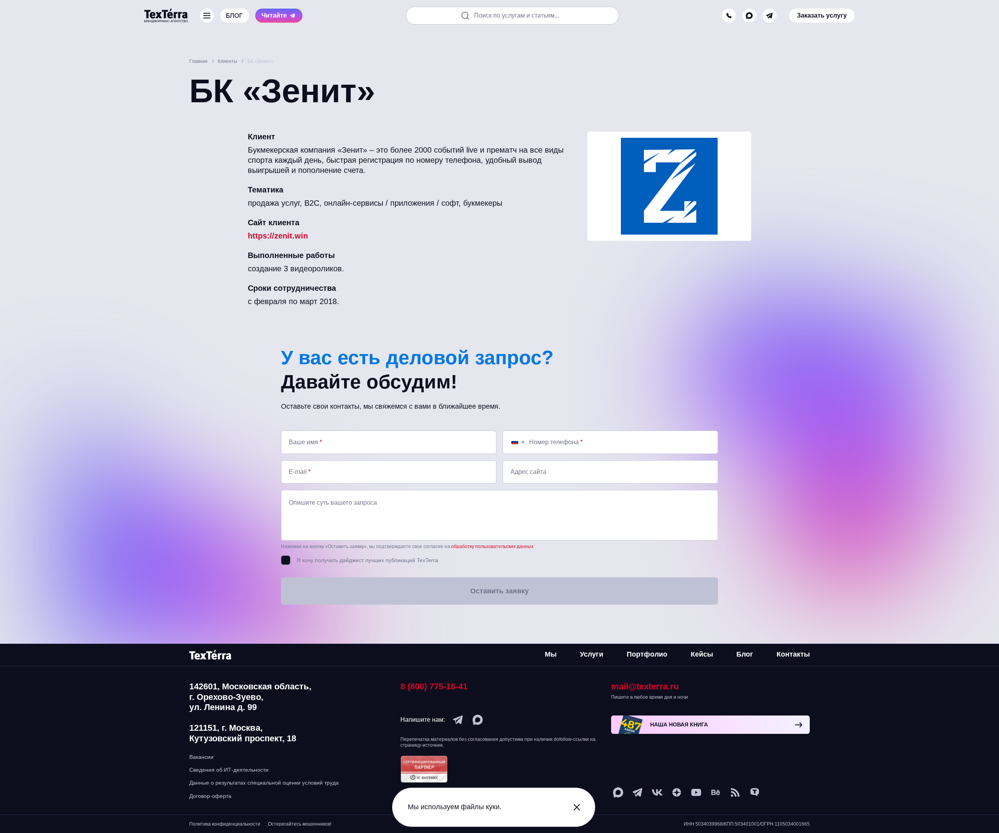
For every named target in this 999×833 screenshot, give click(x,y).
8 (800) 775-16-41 (434, 686)
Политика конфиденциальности (224, 824)
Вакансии (201, 757)
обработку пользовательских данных (492, 546)
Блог (744, 654)
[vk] (657, 792)
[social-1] (735, 792)
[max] (749, 16)
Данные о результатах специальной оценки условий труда (264, 783)
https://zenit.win (278, 235)
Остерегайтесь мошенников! (299, 824)
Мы (550, 654)
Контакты (793, 654)
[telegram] (770, 16)
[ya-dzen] (677, 792)
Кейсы (702, 654)
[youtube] (696, 792)
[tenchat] (755, 792)
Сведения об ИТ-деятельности (228, 770)
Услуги (591, 654)
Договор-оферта (210, 796)
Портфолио (647, 654)
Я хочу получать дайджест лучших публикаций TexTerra (367, 560)
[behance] (716, 792)
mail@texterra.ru (645, 686)
